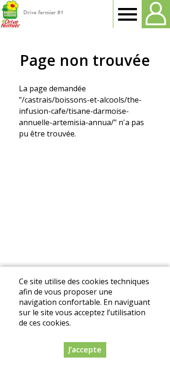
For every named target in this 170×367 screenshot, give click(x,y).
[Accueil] (32, 14)
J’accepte (85, 349)
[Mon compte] (156, 14)
